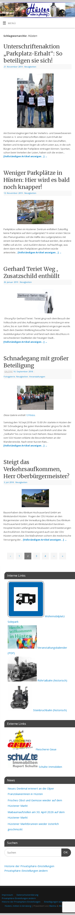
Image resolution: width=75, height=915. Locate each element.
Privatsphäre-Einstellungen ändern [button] (26, 870)
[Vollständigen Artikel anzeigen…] (25, 156)
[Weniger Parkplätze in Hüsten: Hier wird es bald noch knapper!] (37, 212)
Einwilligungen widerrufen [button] (57, 901)
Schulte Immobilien (50, 766)
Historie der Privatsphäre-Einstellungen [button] (29, 866)
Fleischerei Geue (45, 749)
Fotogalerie (9, 376)
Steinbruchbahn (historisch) (49, 710)
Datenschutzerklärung (27, 894)
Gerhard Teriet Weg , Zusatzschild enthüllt (31, 272)
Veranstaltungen (37, 376)
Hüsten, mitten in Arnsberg (18, 905)
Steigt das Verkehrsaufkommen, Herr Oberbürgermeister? (36, 469)
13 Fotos (30, 415)
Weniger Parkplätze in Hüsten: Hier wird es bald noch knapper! (36, 179)
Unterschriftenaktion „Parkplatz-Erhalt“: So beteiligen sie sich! (32, 53)
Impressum (7, 894)
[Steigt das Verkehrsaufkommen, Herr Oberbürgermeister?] (37, 498)
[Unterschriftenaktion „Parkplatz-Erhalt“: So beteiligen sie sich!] (37, 101)
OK (64, 852)
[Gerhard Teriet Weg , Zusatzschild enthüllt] (37, 302)
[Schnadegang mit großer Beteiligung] (37, 398)
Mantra (52, 905)
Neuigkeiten (30, 66)
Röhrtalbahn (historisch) (52, 680)
